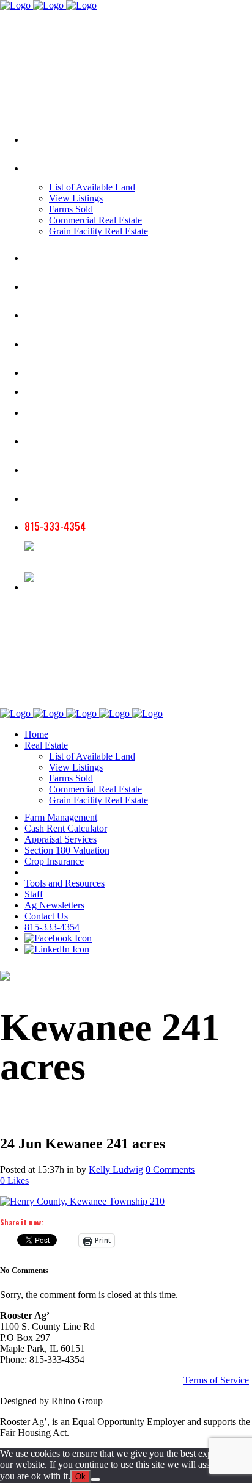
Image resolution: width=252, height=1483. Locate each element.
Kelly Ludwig (116, 1169)
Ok (80, 1476)
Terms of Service (216, 1380)
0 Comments (170, 1169)
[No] (95, 1479)
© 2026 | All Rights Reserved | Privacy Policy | (91, 1380)
